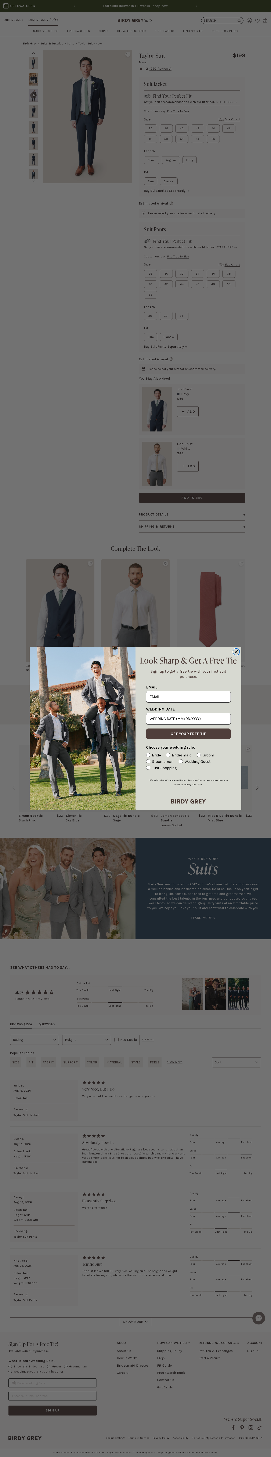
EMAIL (152, 687)
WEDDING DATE (160, 709)
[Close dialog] (236, 651)
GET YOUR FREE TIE (188, 733)
